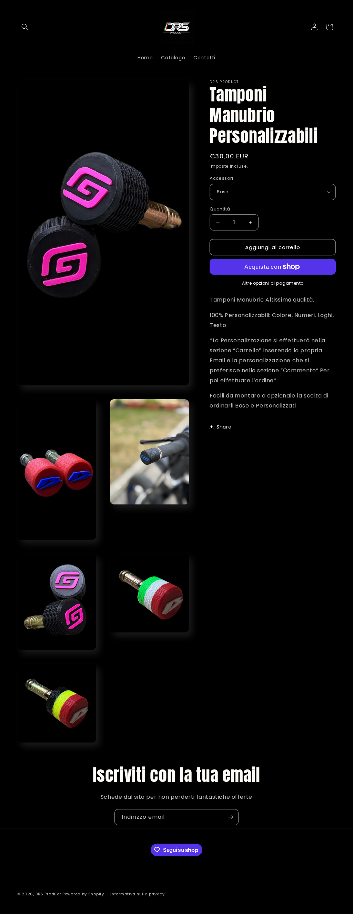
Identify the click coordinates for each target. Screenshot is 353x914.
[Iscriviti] (230, 817)
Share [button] (223, 426)
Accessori (221, 178)
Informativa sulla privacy (137, 894)
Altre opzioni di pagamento (273, 283)
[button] (24, 27)
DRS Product (48, 894)
